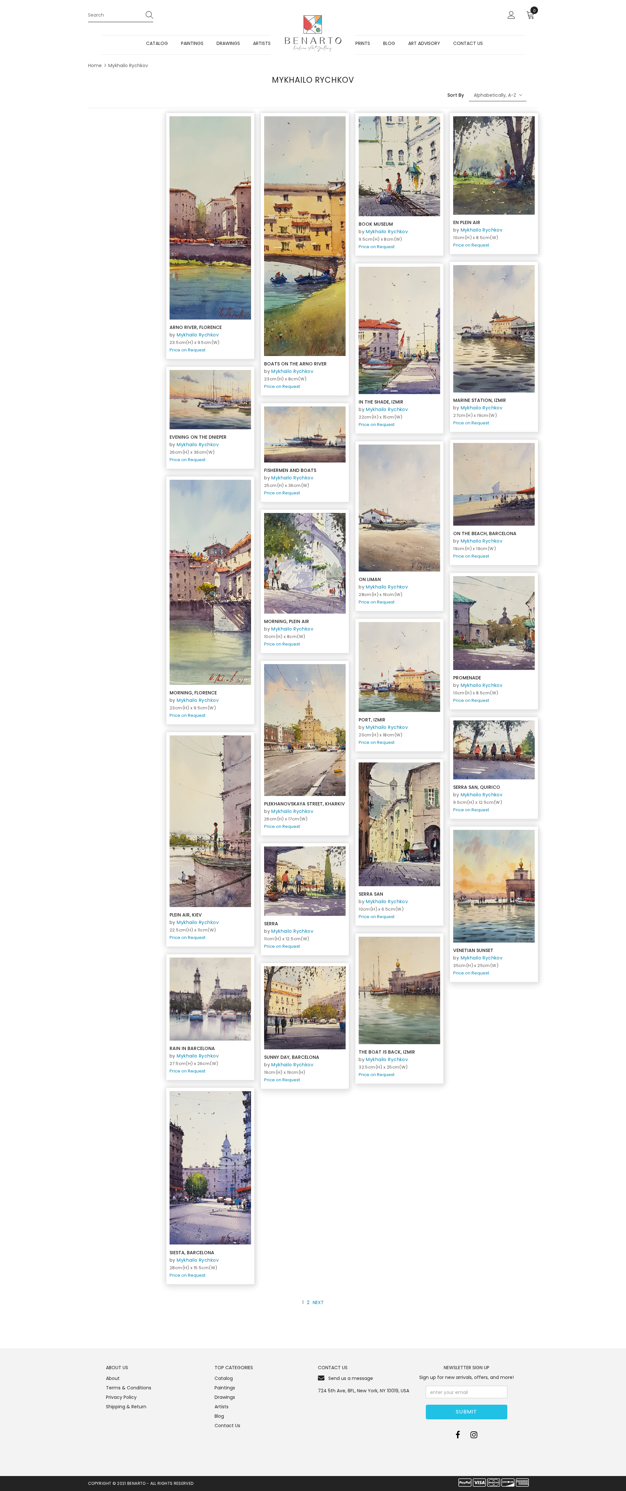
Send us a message (350, 1378)
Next (318, 1302)
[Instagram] (473, 1435)
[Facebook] (457, 1435)
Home (95, 65)
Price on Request (187, 350)
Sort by (455, 95)
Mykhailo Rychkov (128, 65)
